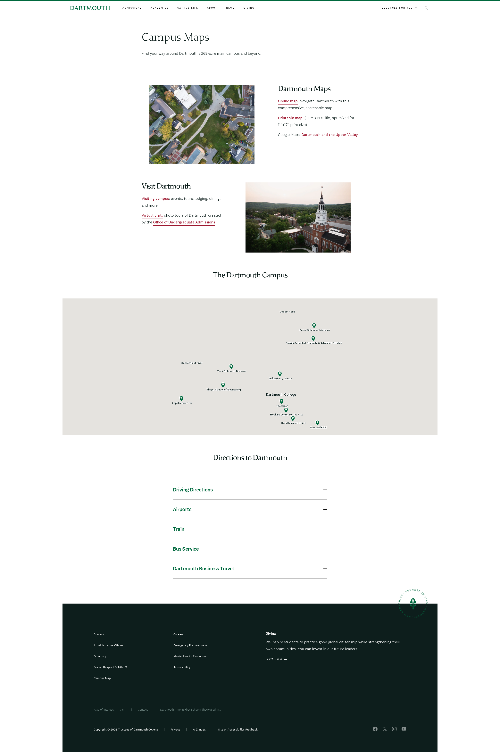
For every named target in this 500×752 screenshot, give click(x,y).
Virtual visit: (152, 215)
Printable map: (291, 117)
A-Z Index (199, 729)
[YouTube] (404, 730)
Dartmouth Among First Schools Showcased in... (190, 709)
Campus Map (102, 678)
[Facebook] (375, 730)
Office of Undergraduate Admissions (184, 222)
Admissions (132, 7)
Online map (288, 101)
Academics (160, 7)
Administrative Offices (108, 645)
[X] (384, 730)
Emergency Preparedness (190, 645)
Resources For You (396, 7)
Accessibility (181, 667)
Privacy (175, 729)
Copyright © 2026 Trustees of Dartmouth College (126, 729)
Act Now (274, 659)
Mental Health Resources (189, 656)
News (230, 7)
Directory (100, 656)
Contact (99, 634)
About (212, 7)
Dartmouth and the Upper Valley (330, 134)
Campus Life (187, 7)
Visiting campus (155, 198)
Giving (249, 7)
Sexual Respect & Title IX (110, 667)
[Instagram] (394, 730)
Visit (122, 709)
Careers (178, 634)
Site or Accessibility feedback (238, 729)
